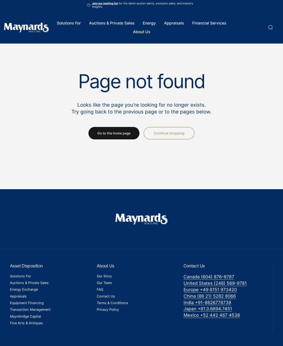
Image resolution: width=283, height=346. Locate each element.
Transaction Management (30, 310)
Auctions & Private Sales (29, 283)
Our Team (104, 283)
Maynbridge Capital (25, 316)
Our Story (104, 276)
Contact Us (106, 296)
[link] (209, 277)
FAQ (100, 290)
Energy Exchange (24, 290)
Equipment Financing (27, 303)
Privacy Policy (108, 310)
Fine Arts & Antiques (26, 323)
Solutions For (20, 276)
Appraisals (18, 296)
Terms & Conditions (112, 303)
